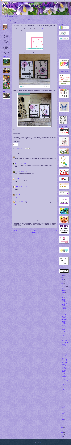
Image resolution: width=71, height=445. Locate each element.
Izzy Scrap (17, 186)
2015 (62, 432)
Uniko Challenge (65, 342)
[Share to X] (27, 148)
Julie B (16, 156)
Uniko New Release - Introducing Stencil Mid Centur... (64, 399)
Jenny (16, 163)
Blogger (41, 442)
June (63, 295)
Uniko (29, 20)
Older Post (54, 230)
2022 (62, 277)
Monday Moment (65, 314)
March (63, 421)
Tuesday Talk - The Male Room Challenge (64, 375)
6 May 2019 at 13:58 (23, 201)
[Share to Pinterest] (29, 148)
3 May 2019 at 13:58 (24, 171)
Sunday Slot (64, 336)
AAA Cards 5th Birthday (64, 317)
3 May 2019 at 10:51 (22, 156)
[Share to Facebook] (28, 148)
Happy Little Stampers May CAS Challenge (65, 403)
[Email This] (25, 148)
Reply (16, 160)
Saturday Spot (64, 319)
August (63, 292)
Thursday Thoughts (64, 326)
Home (5, 16)
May (63, 297)
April (63, 419)
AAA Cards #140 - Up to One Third (65, 355)
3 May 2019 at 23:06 (24, 186)
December (64, 284)
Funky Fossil (15, 20)
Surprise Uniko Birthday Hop (64, 351)
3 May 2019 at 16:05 (21, 178)
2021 (62, 279)
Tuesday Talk (64, 312)
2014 (62, 434)
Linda (16, 194)
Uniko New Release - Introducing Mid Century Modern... (64, 414)
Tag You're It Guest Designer (64, 300)
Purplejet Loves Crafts (28, 5)
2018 (62, 427)
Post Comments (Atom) (21, 236)
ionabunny (17, 171)
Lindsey (16, 201)
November (64, 286)
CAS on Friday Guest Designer (64, 304)
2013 (62, 436)
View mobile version (34, 232)
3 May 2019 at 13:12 (22, 163)
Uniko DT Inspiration (64, 368)
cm (15, 178)
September (64, 290)
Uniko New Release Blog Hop (64, 388)
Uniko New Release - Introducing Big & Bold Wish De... (65, 393)
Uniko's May (41, 28)
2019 (62, 283)
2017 (62, 429)
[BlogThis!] (26, 148)
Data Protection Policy (13, 16)
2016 (62, 430)
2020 (62, 281)
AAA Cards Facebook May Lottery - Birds (65, 359)
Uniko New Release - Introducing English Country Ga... (65, 408)
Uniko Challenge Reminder (65, 308)
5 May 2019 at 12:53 (22, 194)
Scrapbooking (23, 20)
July (63, 294)
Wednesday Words (64, 311)
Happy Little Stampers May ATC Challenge (65, 379)
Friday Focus (64, 340)
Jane (5, 30)
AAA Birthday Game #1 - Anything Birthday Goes (65, 384)
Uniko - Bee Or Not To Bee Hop (64, 334)
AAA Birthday (8, 20)
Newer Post (15, 230)
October (63, 288)
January (63, 424)
